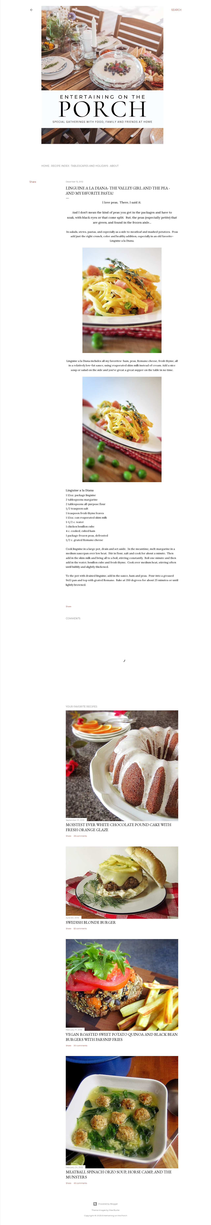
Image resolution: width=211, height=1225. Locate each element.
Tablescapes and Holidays (89, 165)
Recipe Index (60, 165)
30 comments (80, 1045)
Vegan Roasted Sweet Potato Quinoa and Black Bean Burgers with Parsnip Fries (122, 1037)
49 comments (80, 1183)
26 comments (80, 836)
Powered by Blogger (108, 1204)
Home (45, 165)
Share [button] (33, 181)
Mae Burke (114, 1210)
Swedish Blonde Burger (91, 922)
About (114, 165)
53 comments (80, 928)
